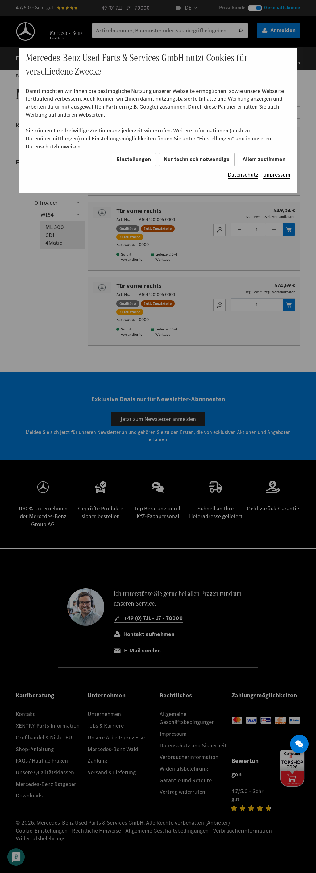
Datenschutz (243, 174)
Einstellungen (134, 159)
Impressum (276, 174)
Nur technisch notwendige (197, 159)
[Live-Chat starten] (299, 744)
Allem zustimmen (264, 159)
